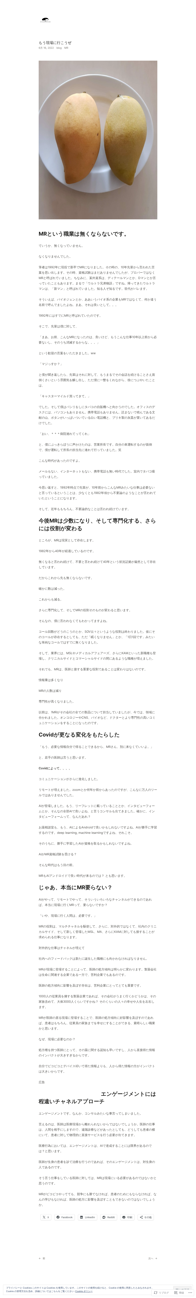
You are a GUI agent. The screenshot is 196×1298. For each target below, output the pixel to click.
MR (66, 47)
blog (59, 47)
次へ (150, 1258)
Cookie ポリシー (84, 1291)
